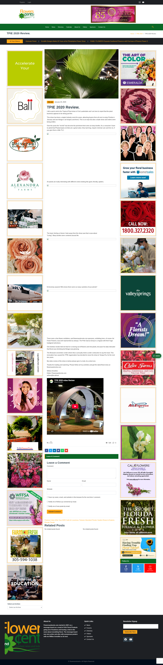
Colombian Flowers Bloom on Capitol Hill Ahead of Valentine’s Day (100, 41)
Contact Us (101, 27)
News (53, 27)
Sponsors (93, 27)
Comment (50, 466)
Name (49, 481)
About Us (77, 27)
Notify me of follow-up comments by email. (62, 502)
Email (84, 481)
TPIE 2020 (139, 33)
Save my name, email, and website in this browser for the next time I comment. (74, 497)
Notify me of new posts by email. (59, 506)
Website (49, 489)
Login (29, 2)
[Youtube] (143, 2)
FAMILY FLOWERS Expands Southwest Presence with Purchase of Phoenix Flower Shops (42, 41)
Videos (85, 27)
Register (22, 2)
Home (47, 27)
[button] (153, 27)
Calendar (69, 27)
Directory (61, 27)
